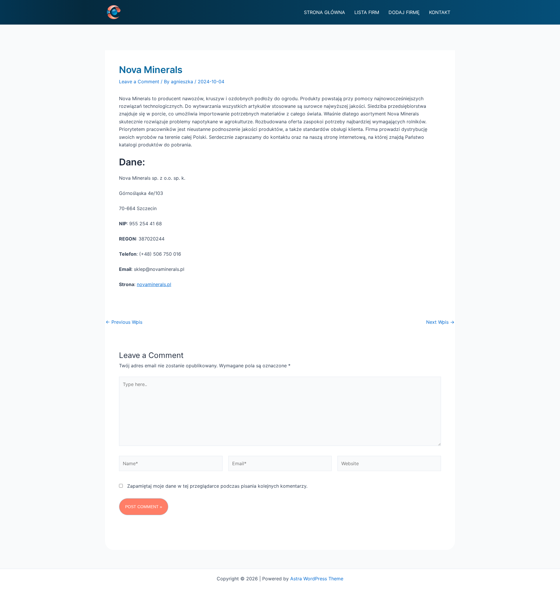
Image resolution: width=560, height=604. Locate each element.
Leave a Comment (139, 81)
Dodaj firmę (404, 12)
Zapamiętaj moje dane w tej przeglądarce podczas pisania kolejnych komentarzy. (217, 486)
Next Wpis (440, 322)
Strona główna (324, 12)
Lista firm (366, 12)
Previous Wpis (124, 322)
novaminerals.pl (154, 284)
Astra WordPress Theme (316, 578)
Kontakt (439, 12)
